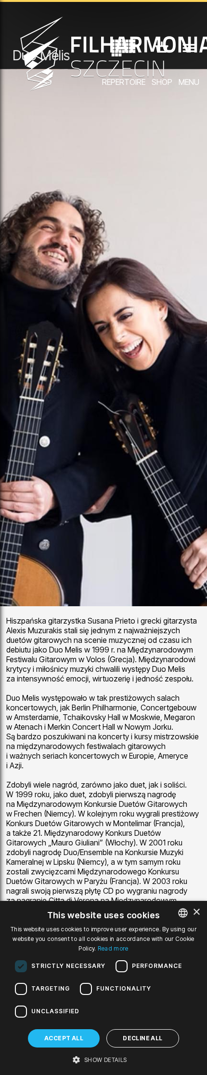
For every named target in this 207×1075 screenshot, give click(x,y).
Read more (113, 948)
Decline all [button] (142, 1038)
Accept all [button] (63, 1038)
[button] (103, 1059)
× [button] (196, 912)
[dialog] (103, 988)
